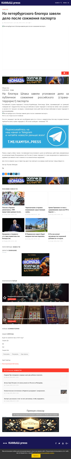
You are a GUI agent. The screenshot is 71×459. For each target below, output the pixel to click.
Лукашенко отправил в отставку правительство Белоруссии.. (11, 236)
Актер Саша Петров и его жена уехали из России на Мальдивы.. (23, 383)
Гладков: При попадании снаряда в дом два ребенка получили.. (23, 375)
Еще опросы (24, 354)
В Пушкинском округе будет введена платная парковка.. (35, 235)
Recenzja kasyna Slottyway (10, 364)
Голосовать (6, 354)
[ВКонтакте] (3, 174)
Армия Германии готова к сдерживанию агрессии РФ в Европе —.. (58, 210)
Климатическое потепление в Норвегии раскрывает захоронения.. (24, 391)
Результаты (15, 354)
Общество (5, 9)
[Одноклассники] (6, 174)
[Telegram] (19, 174)
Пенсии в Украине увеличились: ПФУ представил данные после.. (11, 210)
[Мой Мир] (8, 174)
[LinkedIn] (14, 174)
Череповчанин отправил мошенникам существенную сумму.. (35, 210)
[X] (11, 174)
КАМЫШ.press (10, 2)
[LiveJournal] (16, 174)
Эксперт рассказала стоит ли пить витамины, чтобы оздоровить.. (24, 399)
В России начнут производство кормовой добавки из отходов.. (57, 236)
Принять (36, 456)
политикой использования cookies (43, 453)
